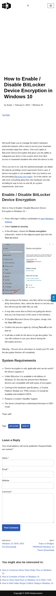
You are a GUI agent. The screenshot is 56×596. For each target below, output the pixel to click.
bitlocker (14, 426)
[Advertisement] (28, 46)
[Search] (28, 5)
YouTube (6, 115)
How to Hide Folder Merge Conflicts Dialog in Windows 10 (27, 583)
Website (5, 480)
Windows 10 (37, 105)
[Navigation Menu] (51, 5)
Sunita (9, 105)
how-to (25, 426)
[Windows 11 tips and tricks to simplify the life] (6, 5)
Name (5, 458)
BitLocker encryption (23, 176)
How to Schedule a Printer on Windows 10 (20, 576)
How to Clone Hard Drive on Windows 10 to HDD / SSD (26, 580)
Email (5, 469)
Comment (7, 492)
